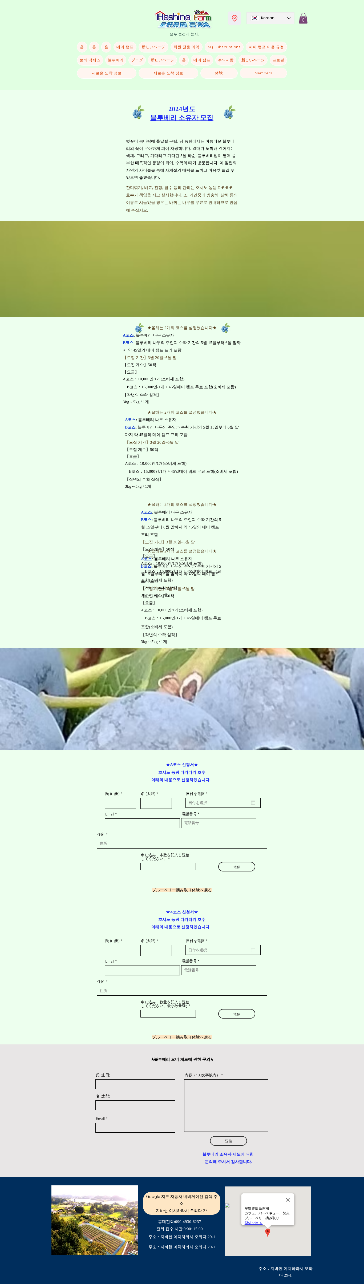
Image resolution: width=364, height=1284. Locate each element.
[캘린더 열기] (253, 803)
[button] (303, 18)
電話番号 (189, 814)
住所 (101, 834)
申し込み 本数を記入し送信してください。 (165, 857)
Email (109, 814)
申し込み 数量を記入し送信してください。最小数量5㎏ (165, 1004)
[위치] (234, 18)
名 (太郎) (148, 794)
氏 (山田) (112, 794)
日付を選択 (197, 794)
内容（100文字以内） (202, 1075)
